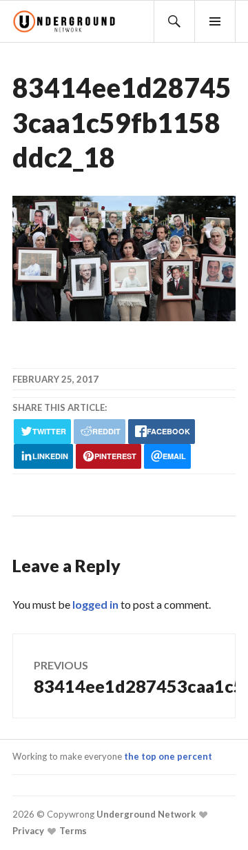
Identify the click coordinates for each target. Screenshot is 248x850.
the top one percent (168, 756)
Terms (72, 830)
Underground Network (145, 814)
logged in (95, 604)
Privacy (28, 830)
